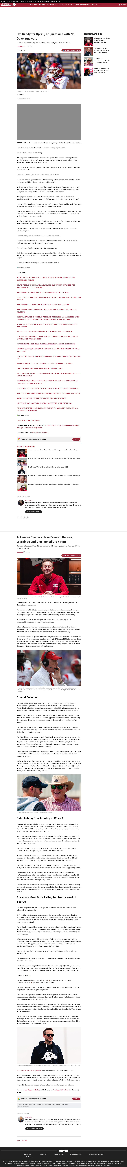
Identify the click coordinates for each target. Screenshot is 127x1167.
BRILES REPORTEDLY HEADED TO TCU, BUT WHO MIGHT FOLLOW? (41, 398)
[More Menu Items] (99, 5)
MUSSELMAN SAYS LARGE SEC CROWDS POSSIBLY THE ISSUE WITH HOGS (44, 403)
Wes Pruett (20, 552)
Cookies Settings (28, 1157)
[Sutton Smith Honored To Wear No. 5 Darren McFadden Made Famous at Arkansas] (97, 72)
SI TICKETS (23, 1)
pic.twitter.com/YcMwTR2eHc (61, 980)
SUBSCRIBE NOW (55, 1)
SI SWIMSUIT (14, 1)
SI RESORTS (30, 1)
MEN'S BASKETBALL (46, 4)
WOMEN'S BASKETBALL (82, 4)
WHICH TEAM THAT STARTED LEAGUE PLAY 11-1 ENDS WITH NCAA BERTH (44, 332)
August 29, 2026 (49, 982)
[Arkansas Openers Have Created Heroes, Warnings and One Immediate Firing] (97, 41)
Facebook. (45, 433)
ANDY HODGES (29, 500)
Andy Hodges (20, 46)
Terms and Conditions (76, 1154)
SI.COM (3, 1)
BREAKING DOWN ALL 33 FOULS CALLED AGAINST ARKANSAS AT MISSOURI (45, 363)
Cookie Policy (43, 1154)
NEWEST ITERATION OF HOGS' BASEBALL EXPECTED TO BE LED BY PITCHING (46, 344)
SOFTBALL (68, 4)
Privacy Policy (27, 1154)
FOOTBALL (34, 4)
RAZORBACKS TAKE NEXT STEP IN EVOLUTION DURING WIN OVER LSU (43, 305)
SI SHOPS (38, 1)
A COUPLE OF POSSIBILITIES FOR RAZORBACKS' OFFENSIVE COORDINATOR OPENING (48, 393)
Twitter (35, 433)
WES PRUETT (29, 1117)
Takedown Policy (58, 1154)
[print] (27, 517)
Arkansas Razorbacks (24, 99)
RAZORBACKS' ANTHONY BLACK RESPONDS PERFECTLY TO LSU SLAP (43, 292)
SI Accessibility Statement (96, 1154)
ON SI (8, 1)
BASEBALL (59, 4)
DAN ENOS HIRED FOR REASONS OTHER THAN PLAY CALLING (40, 368)
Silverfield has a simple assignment (29, 1070)
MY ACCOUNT (45, 1)
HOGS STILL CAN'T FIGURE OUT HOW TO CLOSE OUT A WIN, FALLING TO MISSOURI (47, 388)
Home (18, 1140)
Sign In (123, 4)
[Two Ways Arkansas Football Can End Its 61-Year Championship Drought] (97, 51)
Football (24, 1140)
